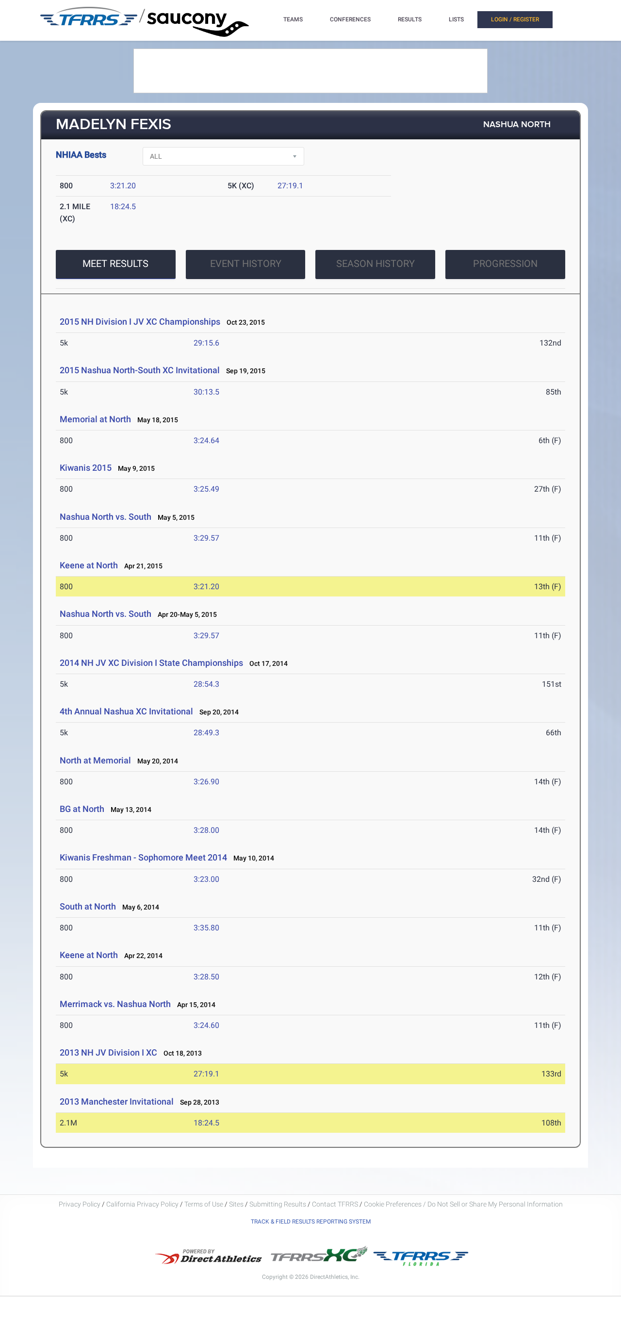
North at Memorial (95, 760)
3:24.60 (206, 1025)
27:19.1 (290, 185)
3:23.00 (206, 879)
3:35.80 (206, 927)
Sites (236, 1204)
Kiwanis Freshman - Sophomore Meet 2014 (143, 857)
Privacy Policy (79, 1204)
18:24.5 (123, 206)
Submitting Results (277, 1204)
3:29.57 (206, 538)
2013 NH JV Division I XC (108, 1052)
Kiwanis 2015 (86, 468)
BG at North (82, 809)
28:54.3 (206, 684)
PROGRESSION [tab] (505, 263)
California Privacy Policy (142, 1204)
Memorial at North (95, 419)
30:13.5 (206, 392)
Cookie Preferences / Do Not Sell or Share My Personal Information (463, 1204)
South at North (88, 906)
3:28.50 (206, 976)
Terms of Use (203, 1204)
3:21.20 (123, 185)
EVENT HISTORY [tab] (245, 263)
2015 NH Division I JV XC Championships (140, 321)
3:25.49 (206, 489)
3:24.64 (206, 440)
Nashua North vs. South (105, 517)
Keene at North (89, 565)
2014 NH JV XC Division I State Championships (151, 663)
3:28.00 (206, 830)
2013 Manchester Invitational (117, 1101)
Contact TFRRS (336, 1204)
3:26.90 (206, 781)
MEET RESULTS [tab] (115, 263)
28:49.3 (206, 732)
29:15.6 (206, 342)
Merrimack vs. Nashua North (115, 1004)
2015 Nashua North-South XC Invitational (140, 370)
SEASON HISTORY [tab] (375, 263)
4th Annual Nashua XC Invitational (126, 711)
